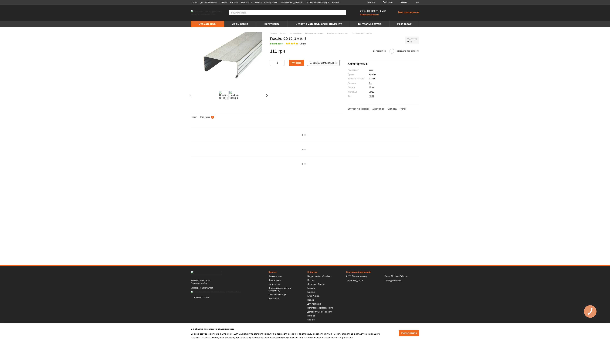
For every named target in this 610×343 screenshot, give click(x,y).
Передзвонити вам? (369, 15)
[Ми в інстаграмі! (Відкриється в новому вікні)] (355, 2)
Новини (258, 2)
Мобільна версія (201, 297)
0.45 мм (372, 78)
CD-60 (371, 96)
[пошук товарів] (343, 12)
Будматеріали (207, 24)
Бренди (311, 320)
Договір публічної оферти (318, 2)
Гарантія (223, 2)
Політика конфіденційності (292, 2)
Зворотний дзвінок (354, 280)
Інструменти (272, 24)
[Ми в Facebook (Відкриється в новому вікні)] (348, 2)
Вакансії (335, 2)
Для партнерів (270, 2)
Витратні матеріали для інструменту (319, 24)
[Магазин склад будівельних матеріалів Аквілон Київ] (206, 273)
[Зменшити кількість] (272, 63)
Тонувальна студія (369, 24)
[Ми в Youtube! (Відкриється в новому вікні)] (352, 2)
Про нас (194, 2)
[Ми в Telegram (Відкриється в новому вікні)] (359, 2)
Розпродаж (404, 24)
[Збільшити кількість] (282, 63)
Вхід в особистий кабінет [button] (319, 276)
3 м (370, 83)
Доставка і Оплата (208, 2)
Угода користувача (343, 337)
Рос (373, 2)
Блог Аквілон (246, 2)
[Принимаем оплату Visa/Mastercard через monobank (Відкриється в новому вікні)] (216, 292)
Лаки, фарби (240, 24)
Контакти (234, 2)
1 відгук (303, 44)
